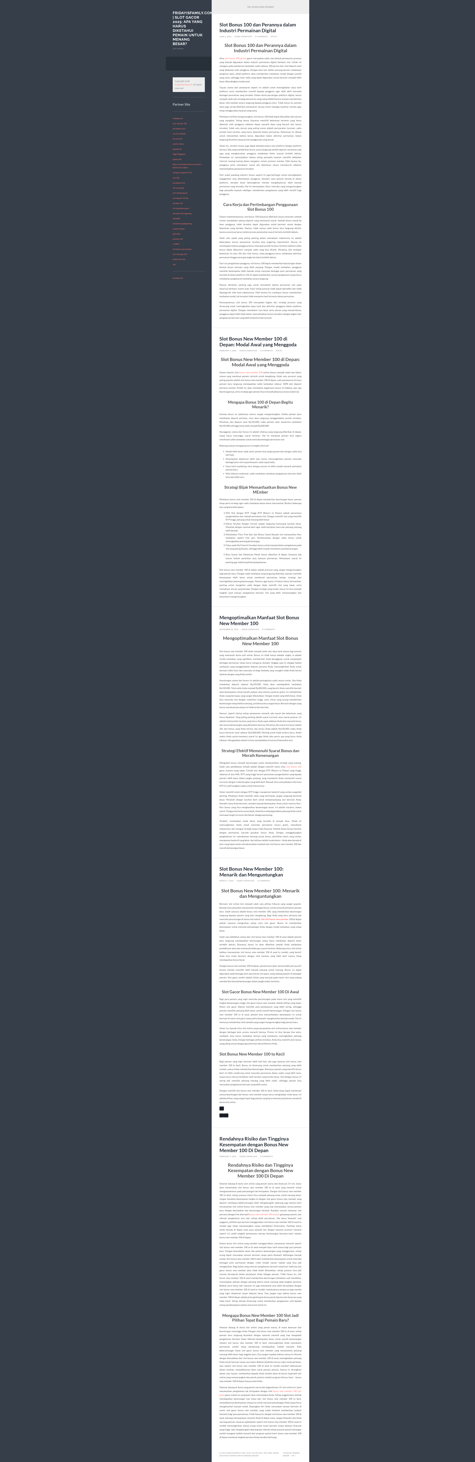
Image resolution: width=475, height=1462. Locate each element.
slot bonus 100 (293, 766)
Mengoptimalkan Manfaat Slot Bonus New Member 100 (259, 620)
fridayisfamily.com (183, 84)
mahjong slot (178, 118)
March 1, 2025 (226, 881)
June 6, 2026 (225, 37)
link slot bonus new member (275, 919)
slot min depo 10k (180, 254)
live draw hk (177, 139)
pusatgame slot (179, 183)
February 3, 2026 (227, 351)
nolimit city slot (179, 259)
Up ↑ (294, 1456)
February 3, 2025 (227, 1156)
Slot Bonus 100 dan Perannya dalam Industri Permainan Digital (257, 27)
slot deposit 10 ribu (180, 198)
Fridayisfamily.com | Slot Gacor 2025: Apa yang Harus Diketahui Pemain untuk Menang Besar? (193, 28)
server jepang (178, 188)
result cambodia (179, 134)
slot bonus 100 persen (236, 58)
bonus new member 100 (250, 372)
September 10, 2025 (228, 629)
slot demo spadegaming (182, 223)
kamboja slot (178, 278)
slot (174, 264)
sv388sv (176, 244)
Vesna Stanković (243, 37)
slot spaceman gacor (181, 208)
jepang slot (177, 149)
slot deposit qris (179, 128)
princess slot (178, 239)
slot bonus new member (182, 249)
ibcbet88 (176, 218)
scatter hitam (178, 144)
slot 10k (176, 178)
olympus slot (178, 203)
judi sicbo (176, 234)
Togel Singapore (179, 154)
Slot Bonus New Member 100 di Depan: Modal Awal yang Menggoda (258, 341)
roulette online (179, 229)
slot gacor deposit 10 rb (182, 172)
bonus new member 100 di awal (264, 1214)
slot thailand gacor (180, 193)
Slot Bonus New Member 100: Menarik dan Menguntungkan (251, 871)
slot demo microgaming (182, 213)
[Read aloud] (221, 1115)
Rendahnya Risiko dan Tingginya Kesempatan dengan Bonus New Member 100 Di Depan (254, 1144)
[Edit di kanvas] (226, 1115)
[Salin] (221, 1108)
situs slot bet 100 (180, 123)
